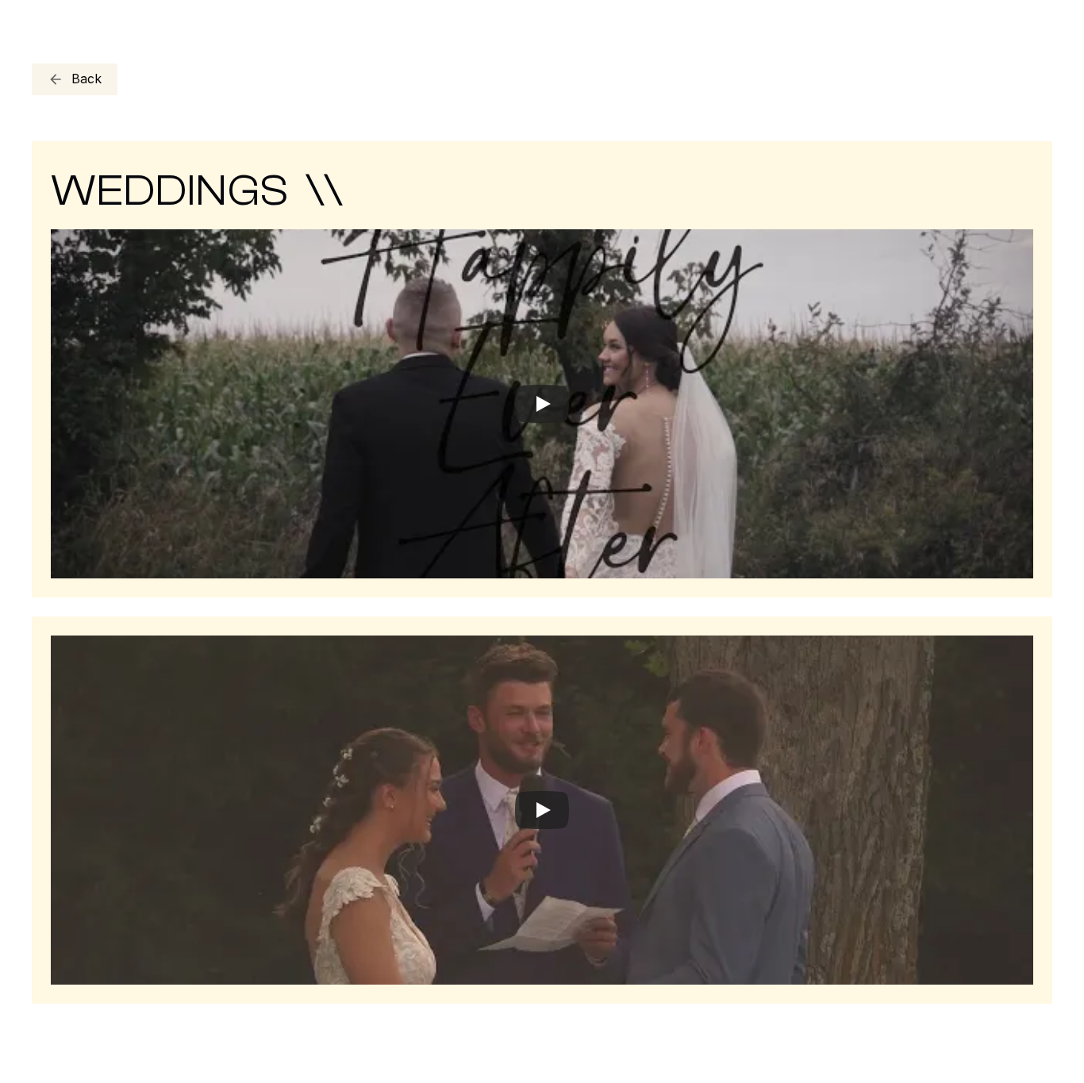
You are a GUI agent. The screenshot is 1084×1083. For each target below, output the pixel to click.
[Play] (542, 404)
